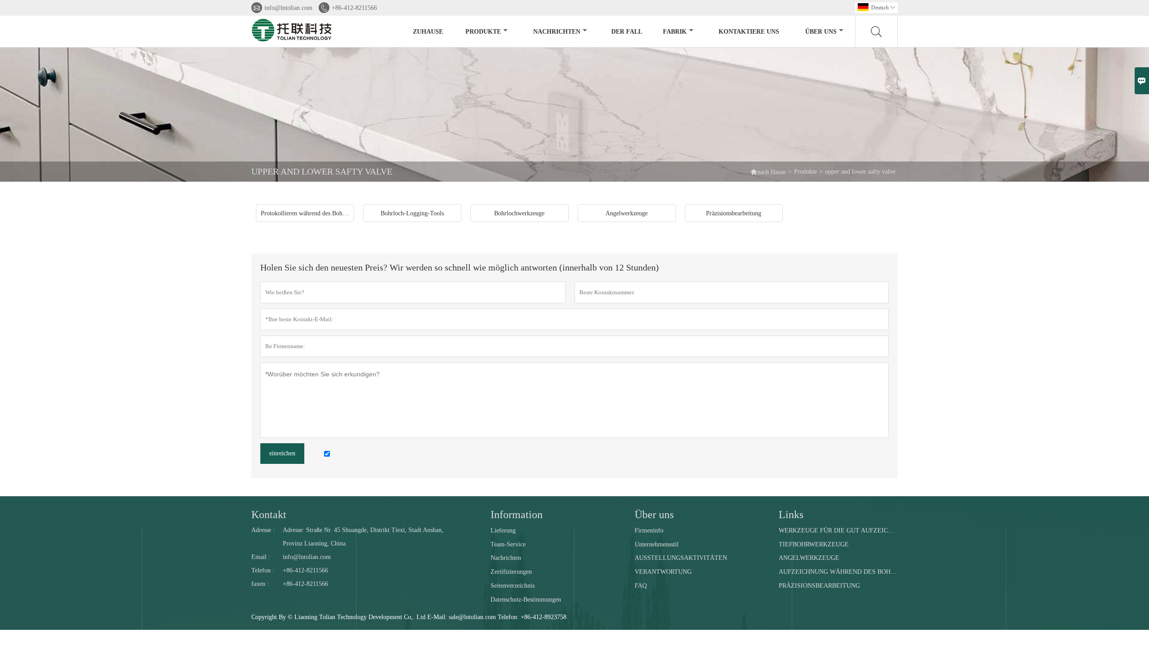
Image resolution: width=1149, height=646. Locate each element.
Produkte (483, 31)
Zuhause (428, 31)
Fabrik (675, 31)
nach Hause (771, 172)
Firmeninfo (649, 530)
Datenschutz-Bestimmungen (526, 599)
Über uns (821, 31)
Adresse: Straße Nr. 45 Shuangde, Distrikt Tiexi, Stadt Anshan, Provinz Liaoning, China (363, 537)
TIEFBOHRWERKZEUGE (814, 544)
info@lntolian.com (288, 7)
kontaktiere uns (749, 31)
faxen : (260, 584)
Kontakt (268, 514)
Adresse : (263, 530)
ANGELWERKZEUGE (809, 557)
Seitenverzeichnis (513, 585)
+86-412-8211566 (354, 7)
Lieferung (503, 530)
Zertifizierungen (511, 571)
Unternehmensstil (657, 544)
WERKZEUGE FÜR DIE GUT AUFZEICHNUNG (838, 530)
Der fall (626, 31)
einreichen (282, 453)
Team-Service (508, 544)
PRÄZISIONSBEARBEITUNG (819, 585)
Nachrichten (556, 31)
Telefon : (262, 570)
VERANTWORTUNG (663, 571)
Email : (260, 557)
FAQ (641, 585)
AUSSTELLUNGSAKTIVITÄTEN (681, 557)
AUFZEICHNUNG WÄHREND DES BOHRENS (838, 571)
